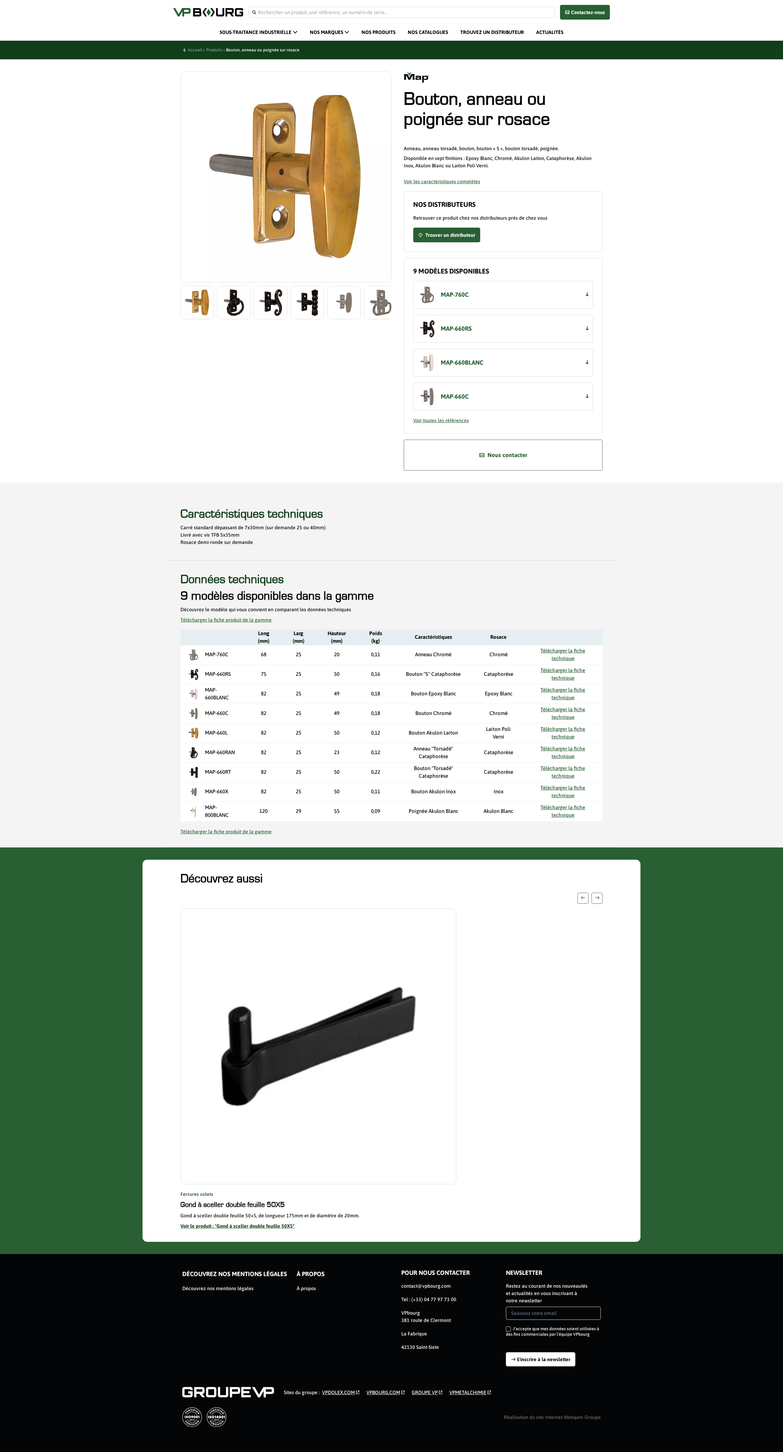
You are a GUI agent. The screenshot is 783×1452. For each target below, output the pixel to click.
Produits (214, 49)
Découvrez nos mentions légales (234, 1273)
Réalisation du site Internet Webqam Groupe (552, 1417)
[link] (341, 1392)
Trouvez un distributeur (492, 32)
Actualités (549, 32)
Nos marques (326, 32)
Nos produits (378, 32)
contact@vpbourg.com (426, 1286)
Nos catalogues (428, 32)
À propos (311, 1273)
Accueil (195, 49)
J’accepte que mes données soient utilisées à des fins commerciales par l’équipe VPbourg (552, 1331)
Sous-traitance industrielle (255, 32)
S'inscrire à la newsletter (543, 1359)
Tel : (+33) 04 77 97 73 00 (428, 1299)
